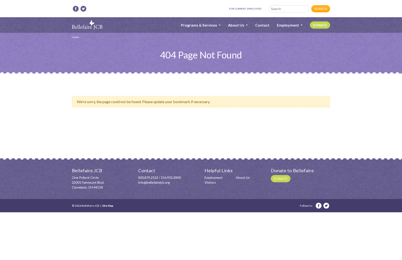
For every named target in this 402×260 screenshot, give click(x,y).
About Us (243, 177)
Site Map (107, 205)
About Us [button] (236, 25)
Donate (320, 25)
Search (320, 9)
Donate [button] (281, 179)
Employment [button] (288, 25)
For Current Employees (245, 8)
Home (75, 37)
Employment (213, 177)
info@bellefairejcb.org (154, 182)
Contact (262, 25)
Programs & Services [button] (199, 25)
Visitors (210, 182)
